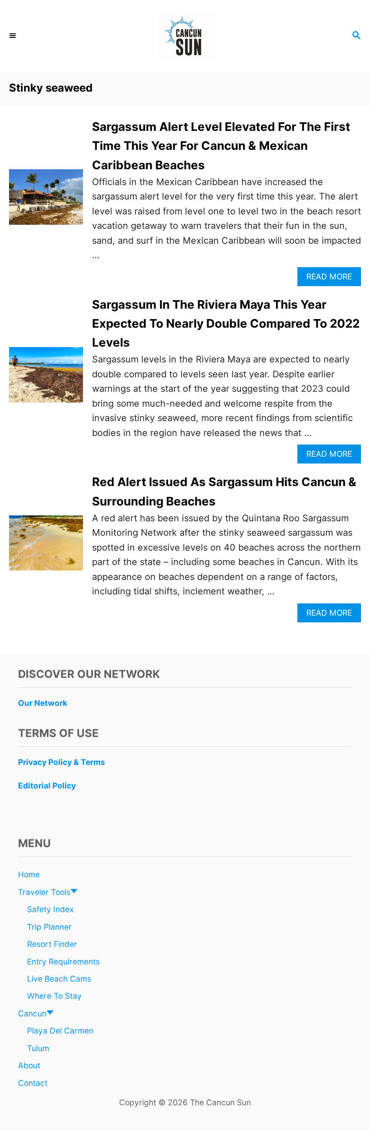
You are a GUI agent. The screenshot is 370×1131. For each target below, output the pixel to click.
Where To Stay (54, 996)
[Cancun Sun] (185, 36)
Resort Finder (52, 944)
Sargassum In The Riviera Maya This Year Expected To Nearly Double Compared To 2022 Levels (226, 323)
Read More (332, 278)
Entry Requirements (63, 961)
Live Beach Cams (59, 978)
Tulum (38, 1048)
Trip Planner (49, 927)
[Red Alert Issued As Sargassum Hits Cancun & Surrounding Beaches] (46, 547)
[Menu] (13, 36)
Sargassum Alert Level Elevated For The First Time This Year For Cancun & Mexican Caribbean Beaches (221, 146)
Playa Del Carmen (60, 1030)
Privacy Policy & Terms (61, 762)
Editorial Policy (47, 785)
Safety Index (50, 909)
